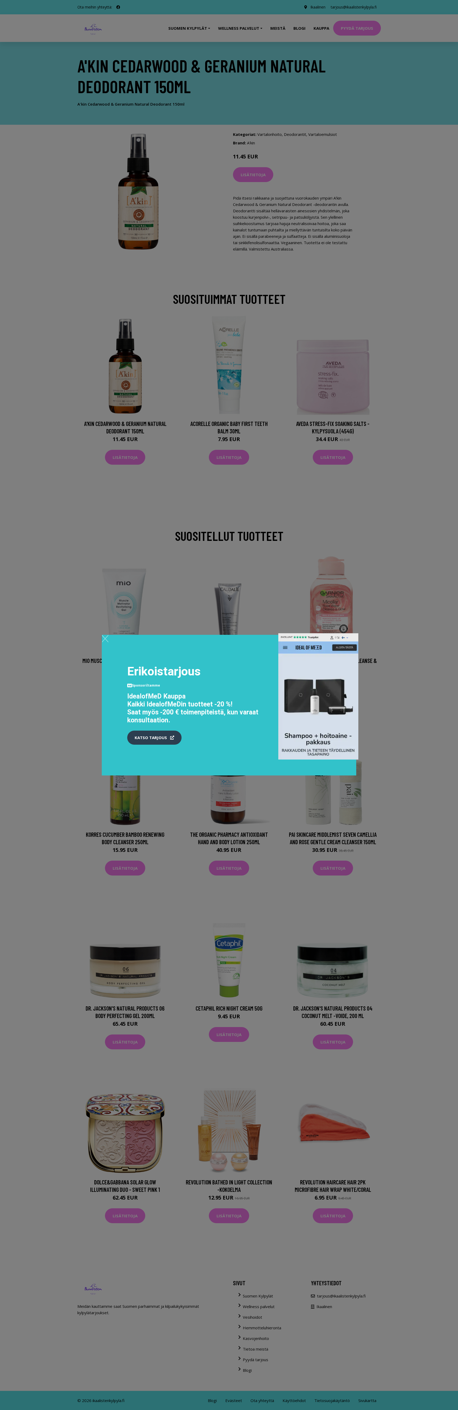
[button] (154, 738)
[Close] (105, 638)
